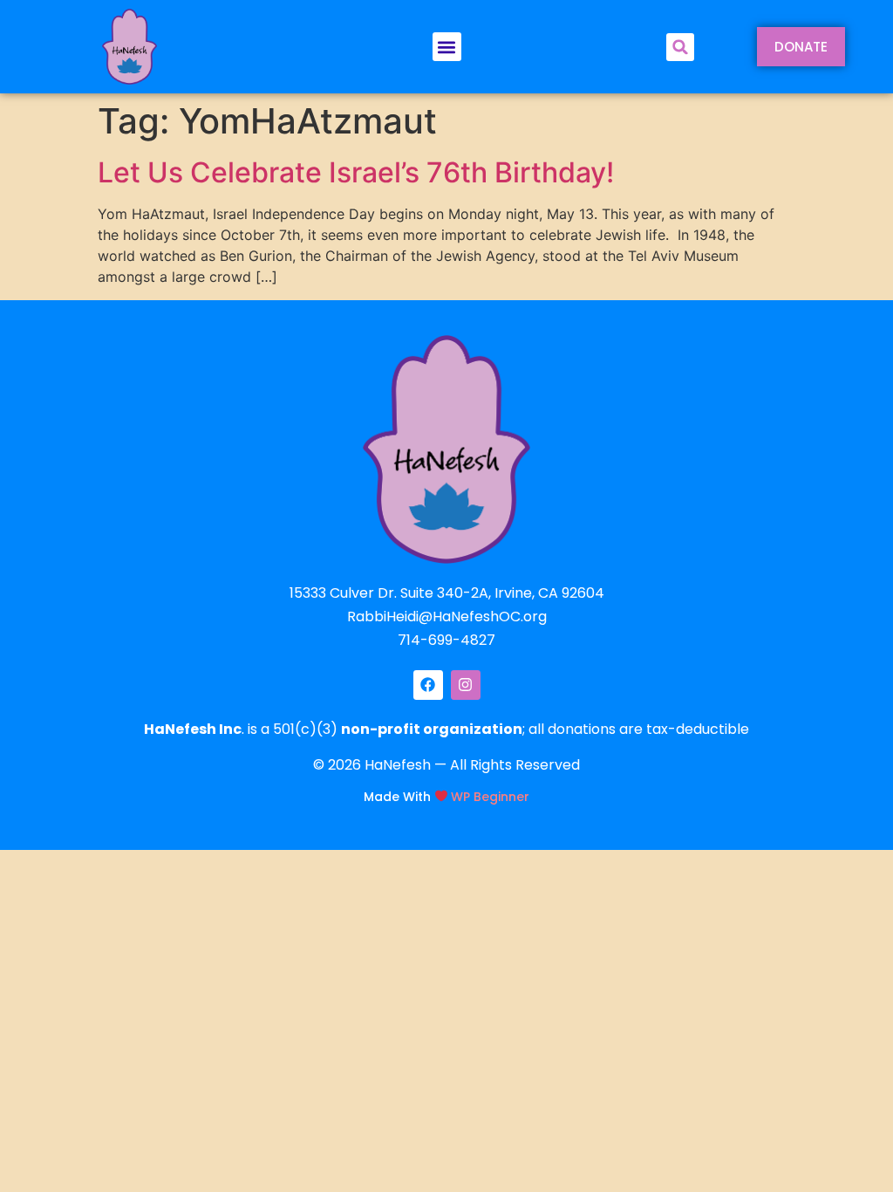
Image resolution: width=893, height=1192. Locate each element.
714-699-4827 (446, 640)
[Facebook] (428, 685)
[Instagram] (466, 685)
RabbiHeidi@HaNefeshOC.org (447, 616)
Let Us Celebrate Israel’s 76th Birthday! (356, 172)
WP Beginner (490, 796)
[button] (447, 46)
